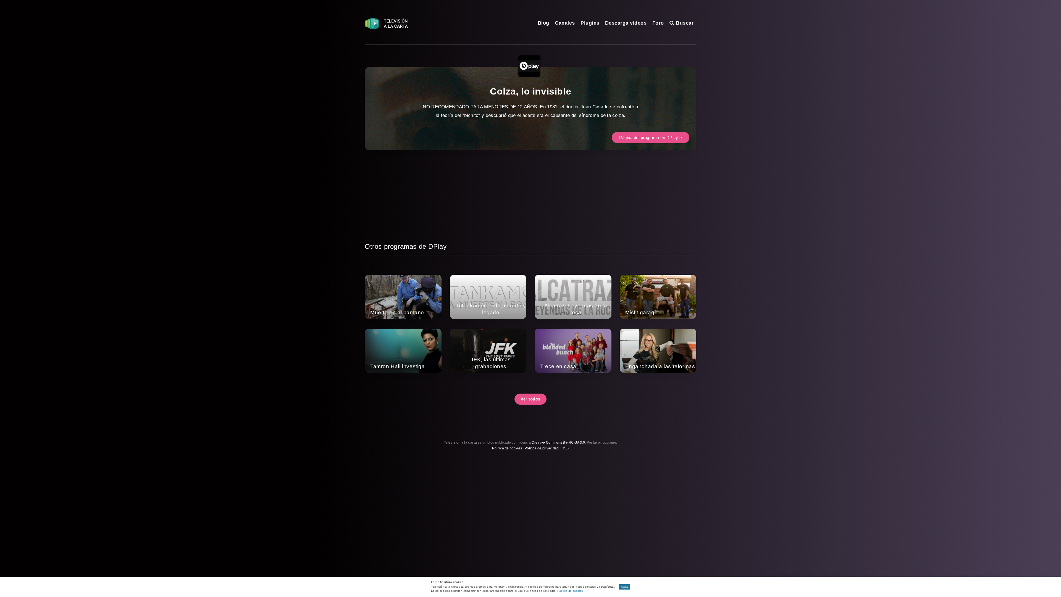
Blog (543, 23)
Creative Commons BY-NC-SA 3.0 (558, 442)
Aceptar (624, 587)
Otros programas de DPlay (406, 246)
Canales (565, 23)
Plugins (590, 23)
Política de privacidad (542, 448)
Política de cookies (507, 448)
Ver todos (530, 399)
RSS (565, 448)
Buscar (684, 23)
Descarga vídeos (626, 23)
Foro (658, 23)
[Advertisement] (530, 202)
